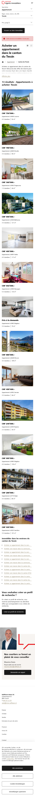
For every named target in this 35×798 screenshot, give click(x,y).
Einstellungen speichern (17, 792)
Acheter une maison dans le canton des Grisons (18, 566)
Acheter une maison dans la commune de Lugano (18, 555)
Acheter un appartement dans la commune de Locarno (18, 545)
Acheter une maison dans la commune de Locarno (18, 563)
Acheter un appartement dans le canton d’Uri (18, 576)
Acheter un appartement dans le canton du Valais (18, 583)
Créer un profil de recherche (14, 612)
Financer (4, 727)
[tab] (27, 45)
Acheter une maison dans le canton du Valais (18, 580)
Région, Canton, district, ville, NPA (10, 13)
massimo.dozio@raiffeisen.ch (12, 666)
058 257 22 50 (7, 700)
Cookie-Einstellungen (17, 784)
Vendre (4, 717)
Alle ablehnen (17, 776)
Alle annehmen (17, 768)
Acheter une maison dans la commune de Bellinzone (18, 549)
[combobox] (16, 16)
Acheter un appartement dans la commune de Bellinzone (18, 552)
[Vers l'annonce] (17, 99)
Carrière (4, 734)
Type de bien (5, 7)
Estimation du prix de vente (10, 721)
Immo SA (4, 730)
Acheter (4, 713)
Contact (4, 740)
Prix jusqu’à (6, 23)
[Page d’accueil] (2, 62)
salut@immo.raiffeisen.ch (9, 703)
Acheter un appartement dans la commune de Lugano (18, 559)
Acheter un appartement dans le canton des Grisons (18, 569)
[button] (32, 2)
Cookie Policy (10, 758)
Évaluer (4, 710)
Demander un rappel (18, 672)
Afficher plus (6, 76)
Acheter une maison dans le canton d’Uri (17, 573)
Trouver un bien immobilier (13, 30)
